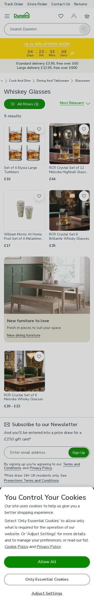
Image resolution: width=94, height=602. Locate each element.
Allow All (47, 562)
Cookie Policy (16, 546)
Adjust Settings (47, 593)
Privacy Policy (49, 546)
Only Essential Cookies (47, 579)
